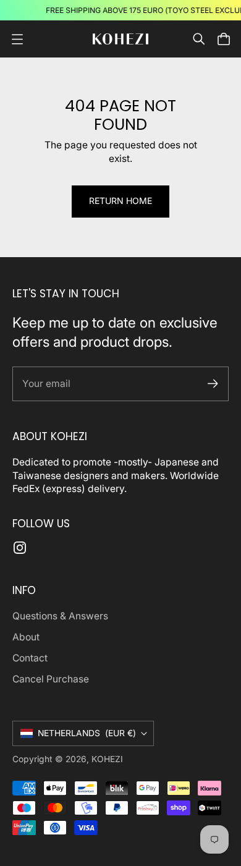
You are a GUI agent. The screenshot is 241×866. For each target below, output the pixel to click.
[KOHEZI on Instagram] (19, 547)
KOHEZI (107, 759)
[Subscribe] (213, 383)
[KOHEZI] (120, 39)
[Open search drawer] (199, 39)
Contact (30, 658)
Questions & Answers (60, 616)
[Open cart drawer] (223, 39)
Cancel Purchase (50, 679)
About (26, 637)
